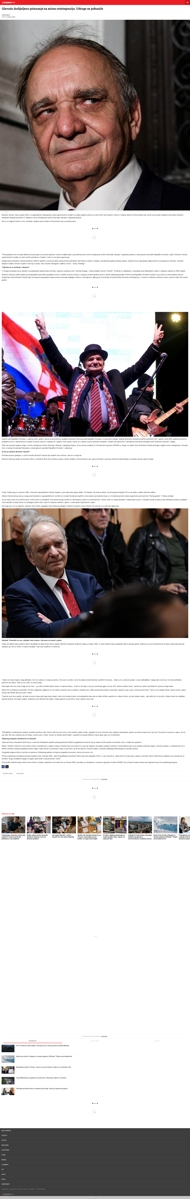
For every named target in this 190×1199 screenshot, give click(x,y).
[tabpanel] (95, 1071)
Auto (4, 1174)
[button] (187, 2)
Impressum (31, 1189)
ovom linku (104, 779)
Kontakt (25, 1189)
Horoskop (6, 1184)
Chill (4, 1179)
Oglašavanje (5, 1189)
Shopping (5, 1150)
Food (4, 1155)
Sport (4, 1140)
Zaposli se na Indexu (16, 1189)
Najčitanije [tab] (95, 1041)
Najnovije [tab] (33, 1041)
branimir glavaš (7, 773)
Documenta (20, 773)
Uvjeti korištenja (40, 1189)
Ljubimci (5, 1164)
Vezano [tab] (157, 1041)
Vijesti (4, 1135)
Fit (3, 1169)
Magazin (5, 1145)
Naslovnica (6, 1130)
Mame (4, 1160)
